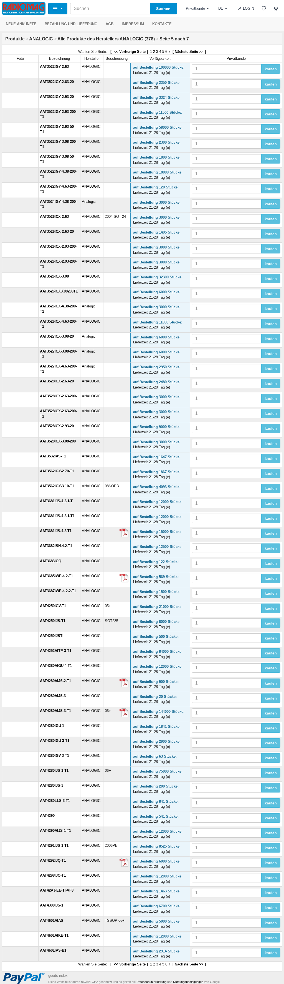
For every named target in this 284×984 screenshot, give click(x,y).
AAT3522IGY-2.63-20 (57, 82)
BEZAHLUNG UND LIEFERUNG (71, 24)
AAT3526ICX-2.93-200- (58, 246)
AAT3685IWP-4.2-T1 (56, 576)
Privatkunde (195, 8)
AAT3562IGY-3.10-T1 (57, 486)
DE (220, 8)
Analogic (89, 202)
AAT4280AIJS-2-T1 (55, 681)
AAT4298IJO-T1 (53, 875)
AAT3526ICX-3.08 (54, 276)
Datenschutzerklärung (151, 981)
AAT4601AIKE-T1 (54, 935)
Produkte (15, 39)
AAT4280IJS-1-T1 (54, 770)
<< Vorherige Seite (129, 52)
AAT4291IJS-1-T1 (54, 845)
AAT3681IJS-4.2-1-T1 (57, 516)
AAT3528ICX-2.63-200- (58, 396)
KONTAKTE (162, 24)
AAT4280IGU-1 (52, 726)
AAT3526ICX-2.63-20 (57, 231)
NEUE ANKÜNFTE (21, 24)
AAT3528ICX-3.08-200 (58, 441)
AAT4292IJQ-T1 (53, 860)
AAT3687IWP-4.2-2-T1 (58, 591)
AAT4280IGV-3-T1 (54, 755)
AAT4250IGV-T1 (53, 606)
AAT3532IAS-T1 (53, 456)
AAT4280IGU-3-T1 (54, 741)
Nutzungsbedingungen (188, 981)
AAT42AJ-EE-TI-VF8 (56, 890)
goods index (58, 975)
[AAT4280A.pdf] (124, 683)
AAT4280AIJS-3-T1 (55, 711)
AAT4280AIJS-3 (53, 696)
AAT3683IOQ (50, 561)
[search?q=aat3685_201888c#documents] (124, 578)
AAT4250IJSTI (52, 636)
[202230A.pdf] (124, 712)
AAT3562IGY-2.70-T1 (57, 471)
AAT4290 (47, 816)
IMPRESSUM (133, 24)
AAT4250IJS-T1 (52, 621)
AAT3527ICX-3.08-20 (57, 336)
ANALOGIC (41, 39)
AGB (109, 24)
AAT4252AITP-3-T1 (55, 651)
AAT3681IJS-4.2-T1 (56, 531)
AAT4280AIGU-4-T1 (56, 666)
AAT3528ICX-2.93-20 (57, 426)
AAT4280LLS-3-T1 (55, 801)
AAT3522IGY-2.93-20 (57, 97)
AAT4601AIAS (51, 920)
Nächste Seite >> (189, 52)
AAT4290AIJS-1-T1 (55, 830)
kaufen (271, 69)
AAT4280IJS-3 (51, 785)
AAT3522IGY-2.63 (54, 66)
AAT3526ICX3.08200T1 (59, 291)
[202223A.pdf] (124, 862)
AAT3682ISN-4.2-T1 (56, 546)
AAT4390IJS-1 (51, 905)
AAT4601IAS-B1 (53, 950)
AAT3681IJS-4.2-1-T (56, 501)
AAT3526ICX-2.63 (54, 216)
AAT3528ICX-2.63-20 (57, 381)
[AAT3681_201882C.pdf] (124, 533)
